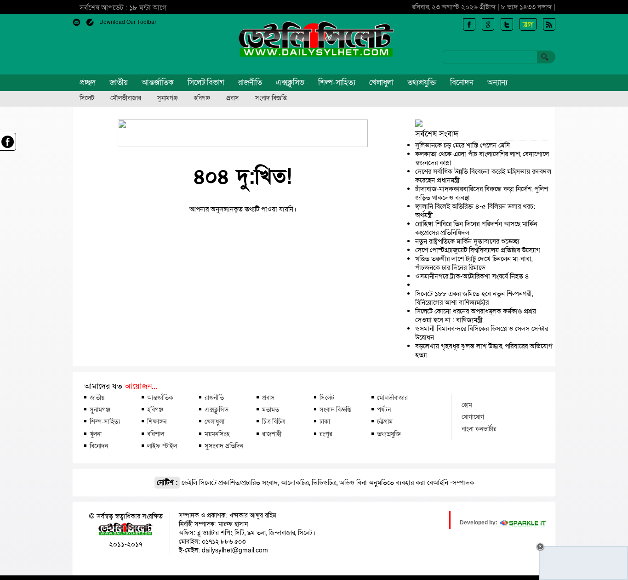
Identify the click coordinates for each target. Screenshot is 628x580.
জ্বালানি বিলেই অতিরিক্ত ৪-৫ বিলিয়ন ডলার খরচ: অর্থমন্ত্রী (475, 211)
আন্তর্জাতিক (158, 82)
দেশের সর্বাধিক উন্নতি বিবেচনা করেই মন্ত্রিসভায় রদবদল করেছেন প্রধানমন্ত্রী (483, 176)
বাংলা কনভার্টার (479, 428)
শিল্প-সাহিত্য (336, 82)
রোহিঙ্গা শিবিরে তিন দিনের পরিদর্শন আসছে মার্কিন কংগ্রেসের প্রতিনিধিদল (476, 228)
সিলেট (87, 98)
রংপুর (326, 434)
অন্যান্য (497, 82)
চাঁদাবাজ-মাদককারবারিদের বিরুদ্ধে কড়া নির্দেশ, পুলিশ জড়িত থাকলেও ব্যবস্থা (481, 193)
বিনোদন (462, 82)
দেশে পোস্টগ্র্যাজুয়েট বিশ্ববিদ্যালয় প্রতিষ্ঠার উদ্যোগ (477, 250)
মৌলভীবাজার (125, 98)
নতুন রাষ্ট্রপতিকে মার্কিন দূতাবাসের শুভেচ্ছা (467, 241)
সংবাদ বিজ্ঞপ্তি (271, 98)
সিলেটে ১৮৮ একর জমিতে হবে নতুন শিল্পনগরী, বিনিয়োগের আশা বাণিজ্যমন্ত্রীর (474, 298)
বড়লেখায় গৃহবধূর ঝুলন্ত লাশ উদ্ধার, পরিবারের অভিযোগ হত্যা (484, 350)
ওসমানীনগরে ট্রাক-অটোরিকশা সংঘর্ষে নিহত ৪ (472, 276)
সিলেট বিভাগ (206, 82)
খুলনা (96, 434)
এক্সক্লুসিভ (290, 82)
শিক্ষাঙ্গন (156, 421)
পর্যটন (384, 409)
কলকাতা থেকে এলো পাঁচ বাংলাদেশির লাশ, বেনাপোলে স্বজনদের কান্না (482, 158)
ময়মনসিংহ (217, 434)
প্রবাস (232, 98)
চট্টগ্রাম (385, 421)
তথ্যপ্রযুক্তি (421, 82)
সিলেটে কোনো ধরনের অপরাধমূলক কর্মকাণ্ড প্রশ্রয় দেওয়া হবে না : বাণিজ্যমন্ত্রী (475, 315)
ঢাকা (325, 421)
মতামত (270, 409)
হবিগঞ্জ (202, 98)
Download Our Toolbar (127, 22)
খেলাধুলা (381, 82)
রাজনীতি (250, 82)
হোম (467, 405)
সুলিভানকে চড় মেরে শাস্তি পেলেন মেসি (462, 145)
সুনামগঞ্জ (167, 98)
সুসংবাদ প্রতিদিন (224, 445)
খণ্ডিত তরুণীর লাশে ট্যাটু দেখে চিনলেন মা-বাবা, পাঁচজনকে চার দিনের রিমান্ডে (473, 263)
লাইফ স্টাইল (162, 445)
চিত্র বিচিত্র (273, 421)
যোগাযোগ (473, 417)
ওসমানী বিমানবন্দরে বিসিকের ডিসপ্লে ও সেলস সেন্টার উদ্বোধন (481, 333)
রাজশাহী (271, 434)
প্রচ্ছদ (88, 82)
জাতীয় (118, 82)
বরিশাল (155, 434)
